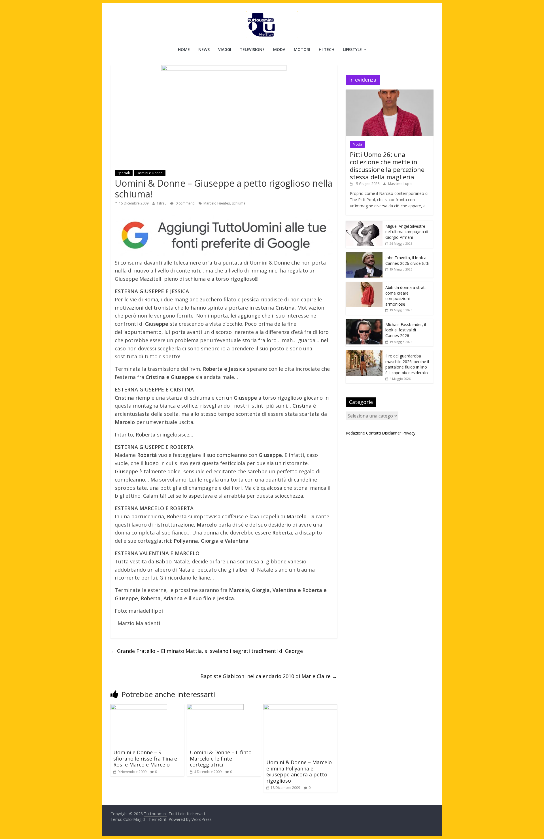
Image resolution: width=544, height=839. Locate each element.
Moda (279, 49)
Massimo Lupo (400, 183)
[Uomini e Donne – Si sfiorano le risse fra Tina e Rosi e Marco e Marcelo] (138, 707)
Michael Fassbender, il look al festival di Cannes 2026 (405, 330)
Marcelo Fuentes (216, 203)
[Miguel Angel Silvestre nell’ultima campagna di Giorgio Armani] (364, 223)
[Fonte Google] (224, 235)
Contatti (373, 433)
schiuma (238, 203)
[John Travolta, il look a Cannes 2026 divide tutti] (364, 255)
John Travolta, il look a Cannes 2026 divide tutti (407, 260)
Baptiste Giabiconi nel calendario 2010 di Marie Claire (268, 676)
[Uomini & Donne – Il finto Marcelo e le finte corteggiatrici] (215, 707)
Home (184, 49)
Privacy (408, 433)
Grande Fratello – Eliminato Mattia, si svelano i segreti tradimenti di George (206, 651)
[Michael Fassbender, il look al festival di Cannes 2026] (364, 322)
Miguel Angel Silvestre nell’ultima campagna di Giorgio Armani (406, 231)
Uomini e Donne (150, 173)
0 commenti (185, 203)
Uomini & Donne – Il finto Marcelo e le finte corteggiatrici (221, 758)
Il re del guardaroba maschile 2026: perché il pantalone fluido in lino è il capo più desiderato (407, 364)
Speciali (124, 173)
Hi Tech (326, 49)
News (204, 49)
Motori (302, 49)
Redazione (355, 433)
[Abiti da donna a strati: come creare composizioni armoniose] (364, 285)
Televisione (252, 49)
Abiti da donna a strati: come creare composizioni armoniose (405, 296)
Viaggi (224, 49)
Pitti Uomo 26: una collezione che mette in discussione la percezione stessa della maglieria (387, 165)
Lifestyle (352, 49)
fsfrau (162, 203)
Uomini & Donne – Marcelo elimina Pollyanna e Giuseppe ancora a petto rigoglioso (299, 771)
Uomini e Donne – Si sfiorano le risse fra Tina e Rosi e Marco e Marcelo (145, 758)
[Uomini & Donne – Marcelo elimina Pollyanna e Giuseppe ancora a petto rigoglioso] (300, 707)
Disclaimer (391, 433)
